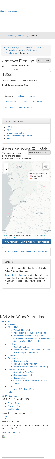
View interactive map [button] (11, 241)
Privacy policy (14, 406)
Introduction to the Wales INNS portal (29, 332)
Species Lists (19, 377)
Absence (44, 152)
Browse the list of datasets (16, 275)
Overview (9, 95)
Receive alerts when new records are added (27, 251)
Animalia (28, 47)
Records (24, 101)
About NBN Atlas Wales (23, 389)
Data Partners (25, 107)
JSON (9, 127)
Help (10, 391)
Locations (12, 344)
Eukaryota (16, 47)
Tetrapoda (10, 50)
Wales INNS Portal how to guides (28, 335)
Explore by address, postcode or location (31, 349)
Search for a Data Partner (24, 372)
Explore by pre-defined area (25, 352)
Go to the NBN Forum (12, 432)
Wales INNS (13, 327)
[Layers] (46, 166)
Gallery (21, 95)
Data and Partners (16, 369)
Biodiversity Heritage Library (19, 135)
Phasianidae (11, 53)
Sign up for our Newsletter (25, 363)
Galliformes (31, 50)
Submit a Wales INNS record (26, 341)
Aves (20, 50)
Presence (34, 152)
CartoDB (13, 238)
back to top (5, 321)
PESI (9, 138)
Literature (37, 101)
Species (21, 35)
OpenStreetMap (39, 235)
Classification (10, 101)
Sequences (10, 107)
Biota (6, 47)
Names (32, 95)
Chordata (40, 47)
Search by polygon (21, 346)
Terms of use (13, 403)
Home (10, 35)
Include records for (20, 65)
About (10, 386)
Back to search (43, 60)
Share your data (20, 360)
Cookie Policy (14, 408)
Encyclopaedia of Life (16, 132)
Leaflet (5, 235)
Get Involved (13, 358)
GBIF (9, 130)
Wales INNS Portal (21, 329)
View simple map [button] (27, 241)
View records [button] (43, 241)
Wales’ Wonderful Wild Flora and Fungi (30, 366)
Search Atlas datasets (23, 375)
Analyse (11, 355)
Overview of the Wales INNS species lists (31, 338)
